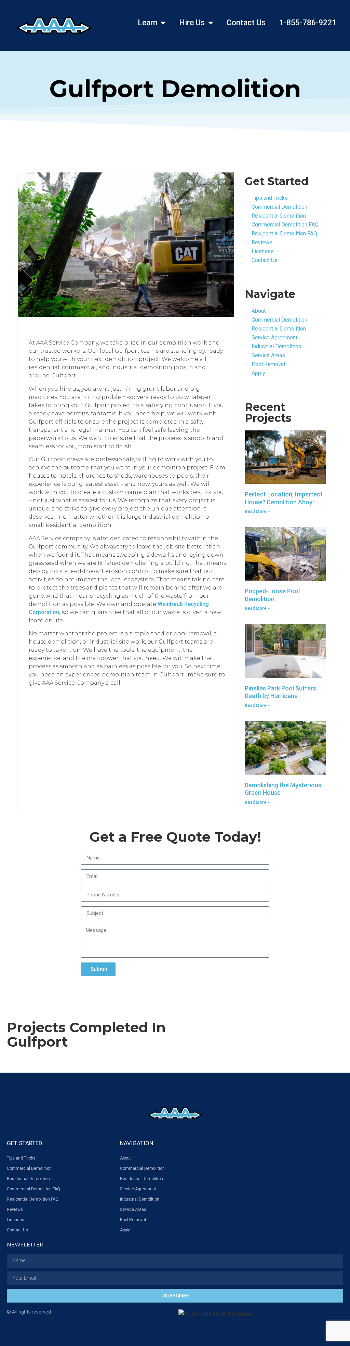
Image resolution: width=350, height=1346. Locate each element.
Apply (258, 373)
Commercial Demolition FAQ (285, 224)
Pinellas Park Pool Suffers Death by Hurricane (280, 692)
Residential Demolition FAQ (284, 233)
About (259, 311)
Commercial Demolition (279, 207)
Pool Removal (268, 364)
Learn (147, 22)
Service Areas (268, 355)
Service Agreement (274, 337)
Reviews (262, 242)
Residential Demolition (279, 215)
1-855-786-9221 (307, 22)
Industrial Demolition (276, 346)
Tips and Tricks (270, 198)
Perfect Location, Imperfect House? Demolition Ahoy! (284, 498)
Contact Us (246, 22)
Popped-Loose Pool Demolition (272, 595)
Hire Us (192, 22)
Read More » (257, 511)
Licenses (263, 251)
